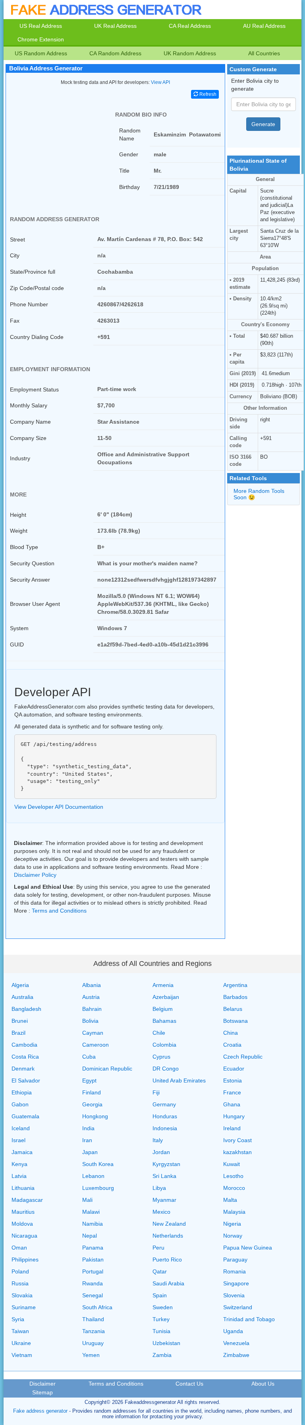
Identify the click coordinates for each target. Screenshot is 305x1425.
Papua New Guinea (247, 1247)
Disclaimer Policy (35, 875)
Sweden (162, 1307)
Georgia (92, 1104)
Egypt (89, 1080)
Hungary (234, 1116)
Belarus (232, 1009)
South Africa (97, 1307)
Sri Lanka (164, 1176)
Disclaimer (42, 1383)
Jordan (161, 1152)
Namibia (92, 1224)
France (232, 1092)
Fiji (156, 1092)
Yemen (91, 1355)
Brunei (20, 1021)
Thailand (93, 1319)
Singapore (236, 1283)
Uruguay (93, 1343)
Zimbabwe (236, 1355)
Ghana (231, 1104)
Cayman (92, 1033)
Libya (159, 1188)
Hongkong (95, 1116)
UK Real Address (115, 26)
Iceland (21, 1128)
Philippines (25, 1259)
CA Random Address (115, 53)
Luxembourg (98, 1188)
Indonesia (164, 1128)
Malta (230, 1200)
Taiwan (20, 1331)
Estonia (232, 1080)
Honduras (164, 1116)
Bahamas (164, 1021)
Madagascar (27, 1200)
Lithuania (23, 1188)
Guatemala (25, 1116)
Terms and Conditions (59, 910)
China (230, 1033)
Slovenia (234, 1295)
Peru (158, 1247)
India (88, 1128)
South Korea (98, 1164)
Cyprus (161, 1056)
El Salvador (26, 1080)
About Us (262, 1383)
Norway (232, 1235)
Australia (22, 997)
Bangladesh (26, 1009)
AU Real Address (264, 26)
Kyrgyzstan (166, 1164)
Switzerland (237, 1307)
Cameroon (95, 1044)
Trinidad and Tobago (249, 1319)
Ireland (232, 1128)
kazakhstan (237, 1152)
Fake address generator (40, 1411)
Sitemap (42, 1392)
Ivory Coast (237, 1140)
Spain (159, 1295)
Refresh (207, 94)
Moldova (22, 1224)
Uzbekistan (166, 1343)
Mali (87, 1200)
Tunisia (161, 1331)
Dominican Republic (107, 1068)
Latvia (19, 1176)
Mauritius (23, 1212)
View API (160, 82)
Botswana (235, 1021)
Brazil (18, 1033)
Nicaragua (24, 1235)
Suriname (24, 1307)
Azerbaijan (165, 997)
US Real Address (40, 26)
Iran (87, 1140)
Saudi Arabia (168, 1283)
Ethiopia (22, 1092)
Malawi (91, 1212)
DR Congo (165, 1068)
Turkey (161, 1319)
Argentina (235, 985)
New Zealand (169, 1224)
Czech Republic (243, 1056)
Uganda (233, 1331)
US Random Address (41, 53)
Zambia (162, 1355)
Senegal (92, 1295)
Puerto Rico (167, 1259)
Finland (91, 1092)
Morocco (234, 1188)
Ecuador (233, 1068)
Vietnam (22, 1355)
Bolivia (90, 1021)
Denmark (23, 1068)
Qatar (159, 1271)
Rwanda (92, 1283)
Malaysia (234, 1212)
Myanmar (164, 1200)
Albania (91, 985)
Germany (164, 1104)
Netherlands (167, 1235)
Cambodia (24, 1044)
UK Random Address (190, 53)
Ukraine (21, 1343)
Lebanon (93, 1176)
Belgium (162, 1009)
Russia (20, 1283)
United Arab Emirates (179, 1080)
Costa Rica (25, 1056)
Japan (90, 1152)
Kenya (19, 1164)
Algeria (20, 985)
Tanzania (93, 1331)
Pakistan (93, 1259)
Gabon (20, 1104)
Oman (19, 1247)
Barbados (235, 997)
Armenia (163, 985)
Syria (18, 1319)
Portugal (92, 1271)
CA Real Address (190, 26)
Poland (20, 1271)
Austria (91, 997)
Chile (158, 1033)
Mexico (161, 1212)
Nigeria (232, 1224)
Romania (234, 1271)
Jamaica (22, 1152)
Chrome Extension (40, 39)
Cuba (89, 1056)
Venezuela (236, 1343)
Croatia (232, 1044)
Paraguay (235, 1259)
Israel (18, 1140)
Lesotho (233, 1176)
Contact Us (189, 1383)
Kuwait (231, 1164)
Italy (157, 1140)
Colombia (164, 1044)
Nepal (89, 1235)
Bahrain (92, 1009)
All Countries (264, 53)
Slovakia (22, 1295)
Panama (92, 1247)
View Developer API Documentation (58, 807)
